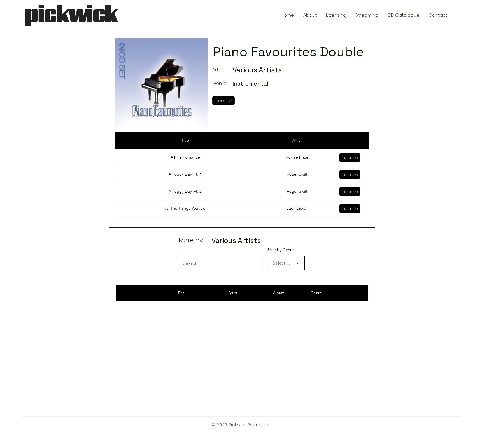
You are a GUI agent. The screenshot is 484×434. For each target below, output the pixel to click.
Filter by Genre (280, 250)
